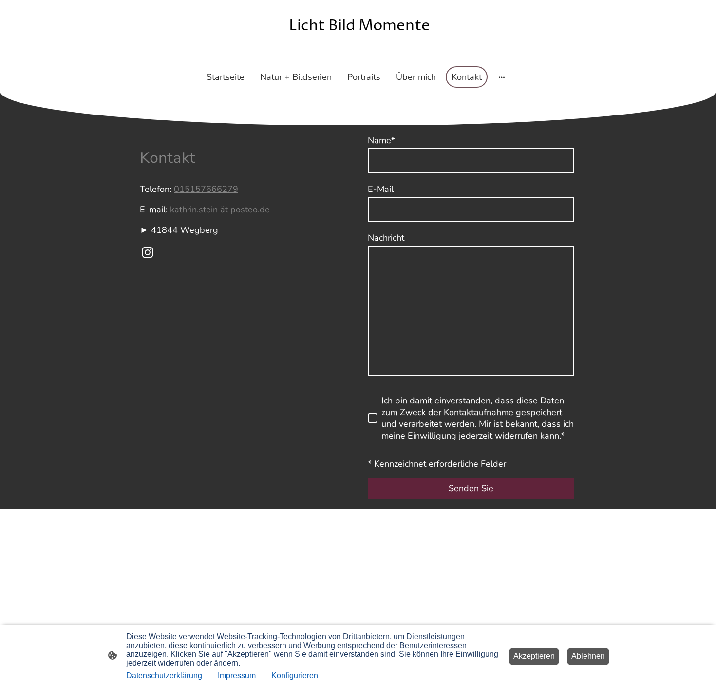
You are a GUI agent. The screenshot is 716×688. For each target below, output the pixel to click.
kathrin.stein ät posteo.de (220, 209)
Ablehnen (588, 656)
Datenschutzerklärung (164, 675)
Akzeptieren (534, 656)
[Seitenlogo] (357, 54)
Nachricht (386, 238)
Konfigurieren (294, 675)
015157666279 (206, 189)
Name (381, 140)
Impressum (237, 675)
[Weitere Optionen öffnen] (501, 77)
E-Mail (381, 189)
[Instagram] (147, 252)
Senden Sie (471, 488)
